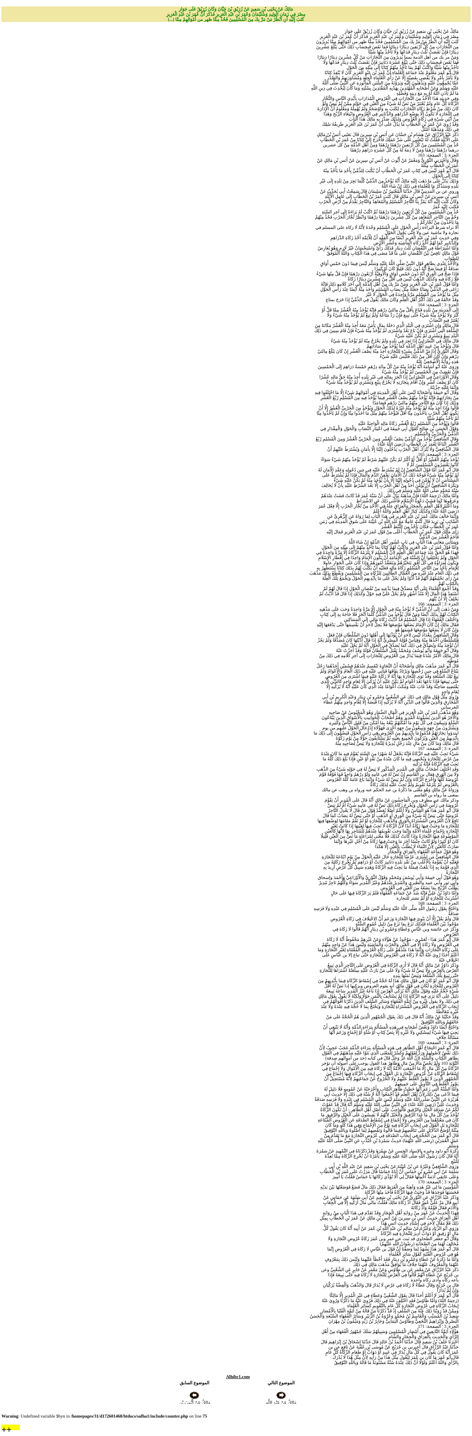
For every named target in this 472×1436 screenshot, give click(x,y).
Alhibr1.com (238, 1376)
